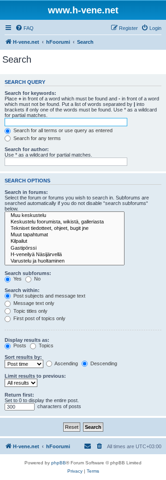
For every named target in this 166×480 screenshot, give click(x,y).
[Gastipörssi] (65, 248)
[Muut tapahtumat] (65, 235)
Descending (103, 363)
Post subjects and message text (48, 296)
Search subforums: (28, 273)
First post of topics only (38, 318)
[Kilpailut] (65, 241)
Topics (45, 345)
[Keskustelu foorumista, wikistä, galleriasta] (65, 222)
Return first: (19, 395)
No (37, 278)
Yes (17, 278)
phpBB (58, 462)
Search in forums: (26, 192)
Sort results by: (23, 357)
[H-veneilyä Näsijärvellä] (65, 255)
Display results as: (27, 340)
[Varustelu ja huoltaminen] (65, 261)
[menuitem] (24, 28)
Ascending (65, 363)
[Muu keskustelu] (65, 215)
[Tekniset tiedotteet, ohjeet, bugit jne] (65, 228)
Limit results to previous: (35, 376)
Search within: (22, 290)
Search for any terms (36, 138)
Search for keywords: (30, 93)
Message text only (33, 303)
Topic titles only (29, 311)
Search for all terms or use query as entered (62, 130)
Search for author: (27, 149)
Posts (19, 345)
